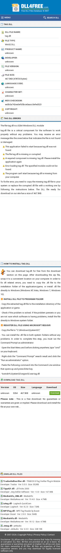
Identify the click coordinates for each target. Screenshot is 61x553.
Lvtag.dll (7, 503)
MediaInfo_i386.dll (12, 496)
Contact (51, 535)
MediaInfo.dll (10, 518)
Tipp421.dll (8, 488)
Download (54, 393)
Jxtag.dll (7, 526)
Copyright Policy (25, 535)
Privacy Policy (40, 535)
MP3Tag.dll (9, 511)
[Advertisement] (30, 228)
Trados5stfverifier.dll (14, 481)
